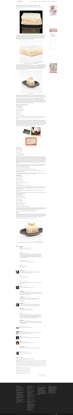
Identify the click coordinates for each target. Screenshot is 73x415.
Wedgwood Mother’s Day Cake (20, 396)
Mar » (52, 42)
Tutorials (40, 1)
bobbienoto (18, 7)
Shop (33, 1)
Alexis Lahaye (22, 346)
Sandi (28, 388)
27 (56, 40)
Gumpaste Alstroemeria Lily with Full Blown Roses (30, 407)
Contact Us (54, 1)
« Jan (50, 42)
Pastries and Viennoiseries (38, 7)
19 (55, 39)
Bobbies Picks (44, 1)
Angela (21, 313)
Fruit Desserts (27, 7)
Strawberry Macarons (34, 64)
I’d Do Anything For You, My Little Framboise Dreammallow (31, 402)
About (51, 1)
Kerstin (21, 341)
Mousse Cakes (33, 7)
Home (31, 1)
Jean (20, 326)
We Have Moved (19, 386)
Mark (20, 336)
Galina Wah (21, 320)
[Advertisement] (53, 20)
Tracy (20, 331)
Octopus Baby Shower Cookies (20, 387)
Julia (20, 351)
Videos (48, 1)
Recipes (36, 1)
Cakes (25, 7)
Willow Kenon (22, 308)
